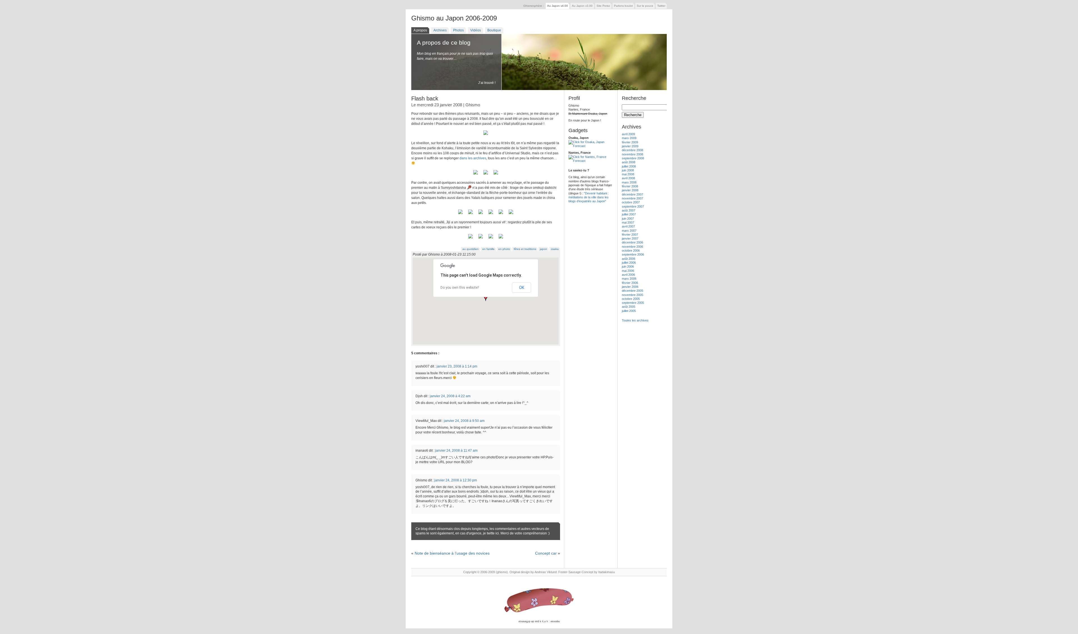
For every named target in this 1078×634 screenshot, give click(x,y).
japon (543, 249)
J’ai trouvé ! (486, 83)
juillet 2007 (629, 214)
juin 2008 (628, 170)
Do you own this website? (459, 288)
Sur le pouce (645, 5)
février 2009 (630, 142)
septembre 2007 (633, 206)
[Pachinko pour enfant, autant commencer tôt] (491, 214)
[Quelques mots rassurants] (491, 239)
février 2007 (630, 234)
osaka (555, 249)
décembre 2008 (632, 150)
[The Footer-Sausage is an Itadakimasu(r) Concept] (539, 600)
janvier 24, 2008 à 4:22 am (450, 396)
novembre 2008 (632, 154)
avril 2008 (628, 178)
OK (521, 287)
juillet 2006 (629, 262)
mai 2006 (628, 270)
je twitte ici (491, 533)
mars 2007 (629, 230)
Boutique (494, 30)
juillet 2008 (629, 166)
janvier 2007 (630, 238)
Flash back (424, 98)
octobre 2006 (631, 250)
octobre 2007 (631, 202)
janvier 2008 (630, 190)
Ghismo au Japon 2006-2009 (454, 18)
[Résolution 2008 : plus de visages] (511, 214)
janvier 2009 (630, 146)
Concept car (546, 553)
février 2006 (630, 282)
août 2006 (628, 258)
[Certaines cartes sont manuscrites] (501, 239)
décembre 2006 (632, 242)
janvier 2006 (630, 286)
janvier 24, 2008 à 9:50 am (464, 421)
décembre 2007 (632, 194)
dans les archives (473, 158)
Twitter (661, 5)
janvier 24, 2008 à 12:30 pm (455, 480)
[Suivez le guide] (476, 175)
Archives (440, 30)
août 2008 (628, 162)
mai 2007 (628, 222)
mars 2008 (629, 182)
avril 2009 (628, 134)
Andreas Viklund (546, 572)
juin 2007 (628, 218)
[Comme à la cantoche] (470, 214)
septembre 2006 (633, 254)
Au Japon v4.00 (557, 5)
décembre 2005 (632, 290)
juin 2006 (628, 266)
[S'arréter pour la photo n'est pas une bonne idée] (486, 175)
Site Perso (603, 5)
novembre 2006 (632, 246)
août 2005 (628, 306)
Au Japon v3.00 (582, 5)
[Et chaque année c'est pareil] (481, 239)
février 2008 (630, 186)
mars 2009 (629, 138)
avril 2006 (628, 274)
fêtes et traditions (525, 249)
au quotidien (470, 249)
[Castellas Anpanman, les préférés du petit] (460, 214)
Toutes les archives (635, 320)
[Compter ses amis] (470, 239)
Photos (458, 30)
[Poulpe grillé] (481, 214)
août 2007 (628, 210)
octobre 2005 (631, 298)
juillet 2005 (629, 311)
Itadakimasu (606, 572)
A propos (420, 30)
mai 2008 (628, 174)
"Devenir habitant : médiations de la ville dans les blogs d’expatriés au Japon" (588, 197)
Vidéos (475, 30)
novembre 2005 (632, 295)
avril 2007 (628, 226)
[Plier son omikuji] (496, 175)
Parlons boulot (623, 5)
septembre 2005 (633, 302)
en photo (504, 249)
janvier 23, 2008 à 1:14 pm (457, 366)
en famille (488, 249)
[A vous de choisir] (501, 214)
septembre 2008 (633, 158)
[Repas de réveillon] (486, 135)
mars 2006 (629, 278)
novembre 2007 (632, 198)
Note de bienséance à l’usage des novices (452, 553)
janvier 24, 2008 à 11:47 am (456, 450)
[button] (485, 298)
